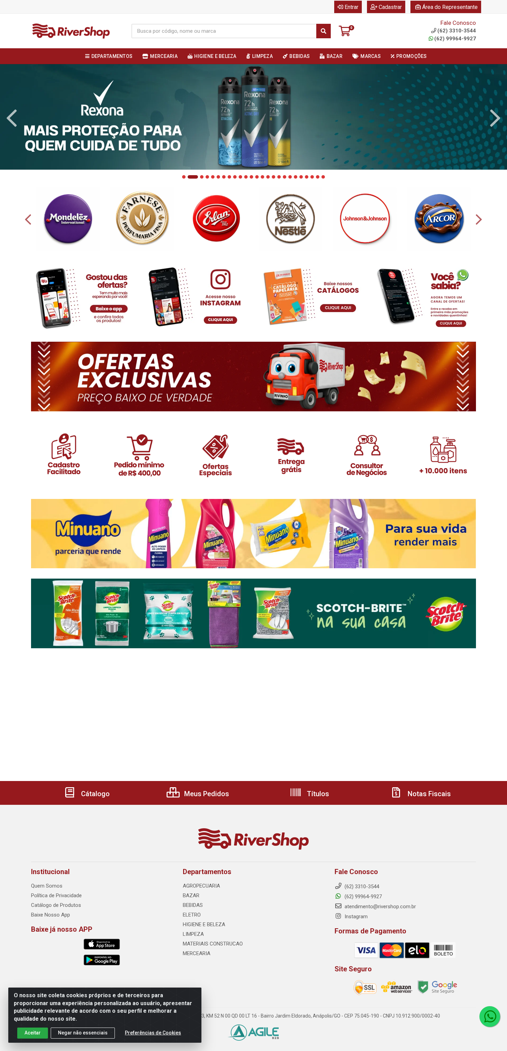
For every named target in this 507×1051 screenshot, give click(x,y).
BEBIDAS (193, 905)
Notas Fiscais (428, 794)
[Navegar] (11, 118)
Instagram (355, 916)
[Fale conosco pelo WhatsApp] (489, 1016)
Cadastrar (390, 7)
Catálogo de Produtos (56, 905)
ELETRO (192, 915)
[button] (184, 177)
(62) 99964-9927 (455, 39)
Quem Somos (46, 886)
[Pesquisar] (323, 31)
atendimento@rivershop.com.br (379, 906)
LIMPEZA (193, 934)
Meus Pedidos (205, 794)
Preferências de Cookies (153, 1032)
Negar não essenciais (83, 1032)
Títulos (317, 794)
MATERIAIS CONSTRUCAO (213, 944)
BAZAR (191, 895)
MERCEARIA (196, 953)
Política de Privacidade (56, 895)
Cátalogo (94, 794)
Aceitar (32, 1032)
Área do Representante (450, 7)
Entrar (351, 7)
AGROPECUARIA (201, 886)
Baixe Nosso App (50, 915)
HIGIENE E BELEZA (204, 924)
